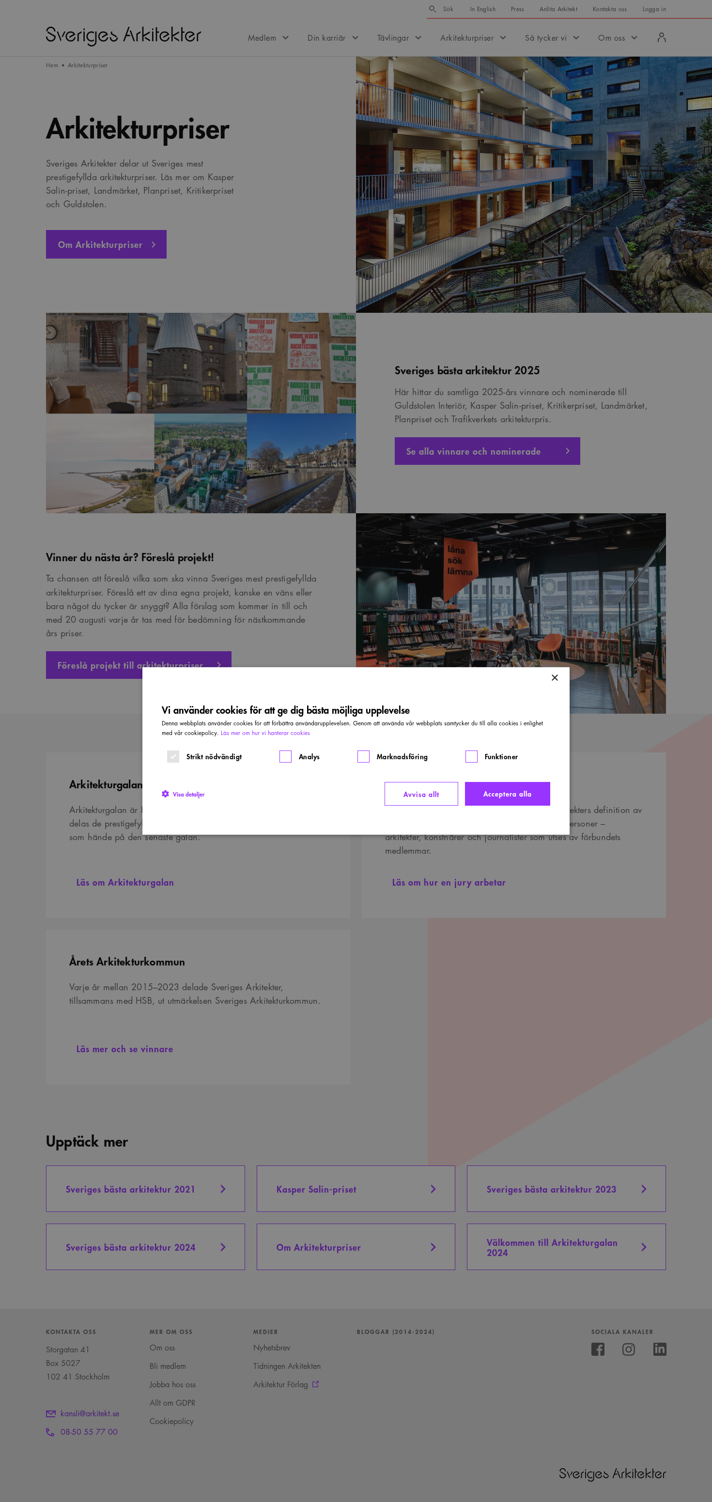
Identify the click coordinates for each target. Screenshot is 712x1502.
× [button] (554, 678)
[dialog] (356, 751)
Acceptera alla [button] (507, 793)
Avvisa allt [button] (421, 793)
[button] (183, 793)
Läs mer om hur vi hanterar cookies (265, 733)
